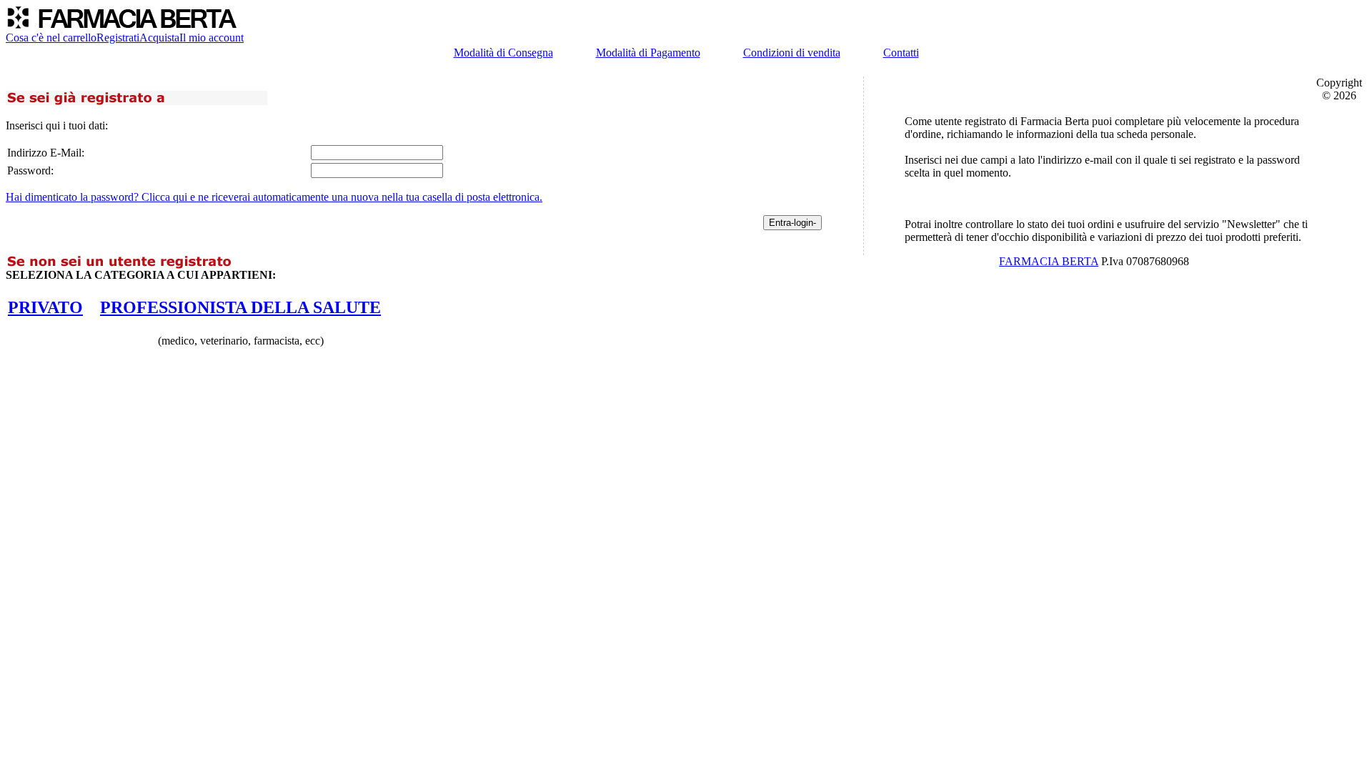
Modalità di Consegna (503, 52)
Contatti (901, 52)
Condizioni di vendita (791, 52)
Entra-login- (792, 222)
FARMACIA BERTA (1048, 261)
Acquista (159, 37)
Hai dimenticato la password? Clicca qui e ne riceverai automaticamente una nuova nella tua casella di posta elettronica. (274, 197)
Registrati (117, 37)
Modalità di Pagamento (648, 52)
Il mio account (211, 37)
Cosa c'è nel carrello (51, 37)
